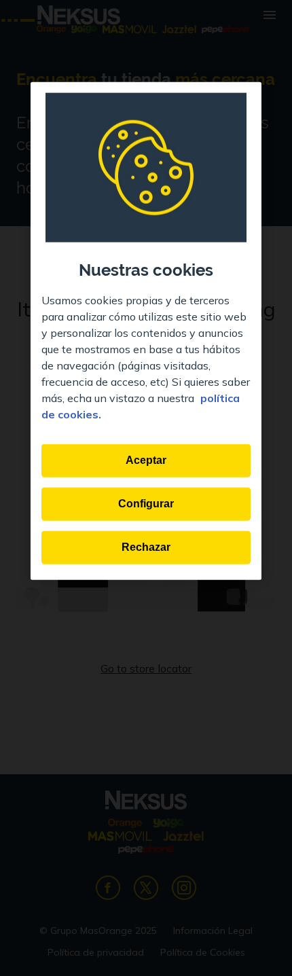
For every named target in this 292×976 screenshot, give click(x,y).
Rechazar (146, 547)
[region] (146, 331)
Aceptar (146, 460)
